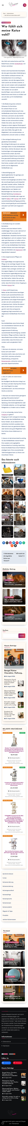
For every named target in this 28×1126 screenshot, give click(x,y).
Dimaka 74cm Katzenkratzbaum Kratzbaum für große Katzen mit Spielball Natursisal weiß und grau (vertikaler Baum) (14, 750)
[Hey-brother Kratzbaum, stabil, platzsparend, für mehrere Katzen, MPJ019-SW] (14, 843)
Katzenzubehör (7, 907)
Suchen (5, 630)
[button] (3, 1123)
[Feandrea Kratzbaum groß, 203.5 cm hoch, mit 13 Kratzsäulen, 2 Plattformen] (14, 775)
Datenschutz (7, 1041)
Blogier (24, 1121)
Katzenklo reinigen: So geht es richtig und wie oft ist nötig (10, 703)
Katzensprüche (7, 899)
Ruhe (4, 290)
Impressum (6, 1046)
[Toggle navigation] (3, 5)
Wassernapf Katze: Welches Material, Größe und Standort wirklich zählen (11, 1090)
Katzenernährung (8, 882)
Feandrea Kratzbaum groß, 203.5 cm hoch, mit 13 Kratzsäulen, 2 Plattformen (14, 784)
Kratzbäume (17, 194)
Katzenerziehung (8, 886)
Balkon (9, 198)
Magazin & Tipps (7, 911)
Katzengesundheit (8, 890)
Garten (16, 198)
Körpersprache (6, 361)
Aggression (19, 250)
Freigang (4, 414)
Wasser (9, 285)
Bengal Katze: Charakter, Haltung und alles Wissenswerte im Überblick (14, 946)
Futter (5, 878)
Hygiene (4, 259)
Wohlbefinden (19, 63)
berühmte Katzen (8, 874)
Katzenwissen (6, 22)
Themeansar (15, 1123)
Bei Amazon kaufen (15, 758)
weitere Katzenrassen (9, 919)
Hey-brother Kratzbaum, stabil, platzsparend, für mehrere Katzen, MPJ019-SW (14, 853)
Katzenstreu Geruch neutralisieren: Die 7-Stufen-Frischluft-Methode (13, 964)
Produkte (5, 915)
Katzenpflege (7, 894)
